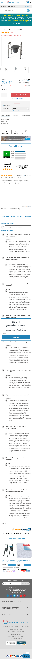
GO (28, 10)
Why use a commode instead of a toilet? (17, 395)
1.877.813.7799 (26, 6)
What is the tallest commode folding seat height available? (18, 235)
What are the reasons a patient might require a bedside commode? (16, 490)
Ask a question (17, 35)
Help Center (13, 6)
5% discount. (16, 111)
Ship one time (7, 105)
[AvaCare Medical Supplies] (13, 2)
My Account (3, 6)
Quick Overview (5, 115)
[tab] (6, 115)
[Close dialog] (29, 320)
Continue (16, 337)
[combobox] (16, 10)
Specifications (26, 115)
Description (16, 115)
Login (9, 6)
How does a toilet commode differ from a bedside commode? (18, 316)
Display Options (4, 208)
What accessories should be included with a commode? (18, 371)
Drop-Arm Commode (24, 382)
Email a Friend (25, 133)
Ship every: (7, 108)
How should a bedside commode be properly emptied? (16, 427)
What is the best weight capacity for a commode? (17, 458)
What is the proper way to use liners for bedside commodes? (17, 258)
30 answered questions (6, 35)
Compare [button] (16, 133)
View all (3, 523)
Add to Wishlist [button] (5, 133)
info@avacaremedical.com (16, 631)
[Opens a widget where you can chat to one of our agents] (26, 656)
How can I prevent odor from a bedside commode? (17, 284)
